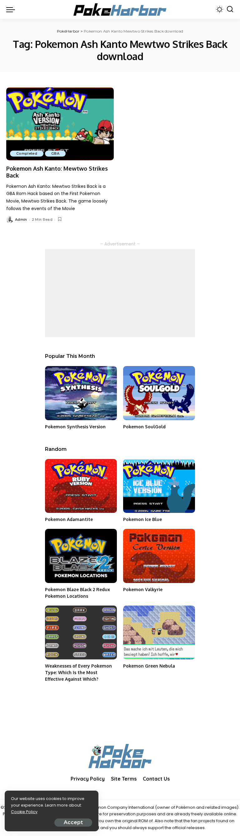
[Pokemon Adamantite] (81, 486)
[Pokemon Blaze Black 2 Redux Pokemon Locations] (81, 556)
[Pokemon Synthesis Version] (81, 393)
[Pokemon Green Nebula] (159, 633)
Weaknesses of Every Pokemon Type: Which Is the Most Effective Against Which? (78, 672)
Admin (21, 219)
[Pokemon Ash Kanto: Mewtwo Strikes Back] (60, 123)
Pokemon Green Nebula (149, 665)
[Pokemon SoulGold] (159, 393)
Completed (26, 153)
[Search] (230, 9)
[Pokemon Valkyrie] (159, 556)
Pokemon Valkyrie (142, 589)
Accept (73, 822)
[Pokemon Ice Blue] (159, 486)
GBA (55, 153)
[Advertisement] (120, 293)
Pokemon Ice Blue (142, 519)
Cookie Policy (24, 811)
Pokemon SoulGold (144, 426)
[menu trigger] (12, 9)
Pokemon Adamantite (69, 519)
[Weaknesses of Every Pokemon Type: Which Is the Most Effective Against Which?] (81, 633)
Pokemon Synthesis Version (75, 426)
